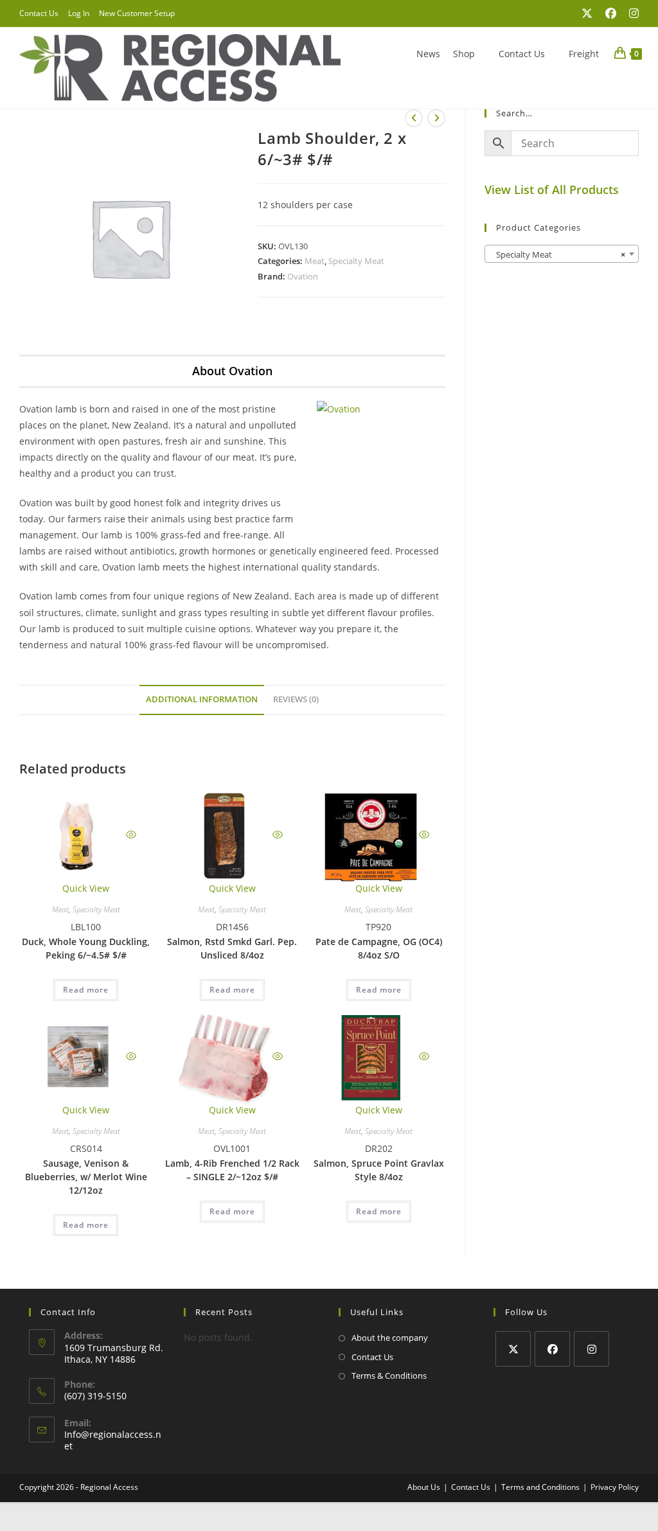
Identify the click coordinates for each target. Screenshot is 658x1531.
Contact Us (38, 13)
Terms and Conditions (540, 1487)
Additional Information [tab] (202, 699)
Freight (584, 54)
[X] (513, 1349)
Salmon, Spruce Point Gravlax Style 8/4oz (379, 1170)
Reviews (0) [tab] (296, 699)
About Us (423, 1487)
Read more (86, 989)
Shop (464, 54)
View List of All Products (552, 189)
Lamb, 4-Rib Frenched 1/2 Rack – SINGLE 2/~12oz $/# (232, 1170)
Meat (315, 261)
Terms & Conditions (389, 1375)
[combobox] (562, 254)
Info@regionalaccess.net (112, 1440)
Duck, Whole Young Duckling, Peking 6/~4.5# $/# (86, 948)
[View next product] (436, 118)
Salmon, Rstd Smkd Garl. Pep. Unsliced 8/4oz (232, 948)
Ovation (302, 276)
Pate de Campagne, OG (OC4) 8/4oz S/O (379, 948)
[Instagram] (591, 1349)
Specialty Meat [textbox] (557, 254)
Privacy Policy (615, 1487)
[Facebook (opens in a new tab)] (611, 13)
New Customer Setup (137, 13)
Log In (78, 13)
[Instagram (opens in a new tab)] (631, 13)
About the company (389, 1337)
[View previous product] (414, 118)
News (428, 54)
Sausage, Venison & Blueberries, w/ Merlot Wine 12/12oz (86, 1176)
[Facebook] (552, 1349)
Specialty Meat (356, 261)
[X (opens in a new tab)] (587, 13)
